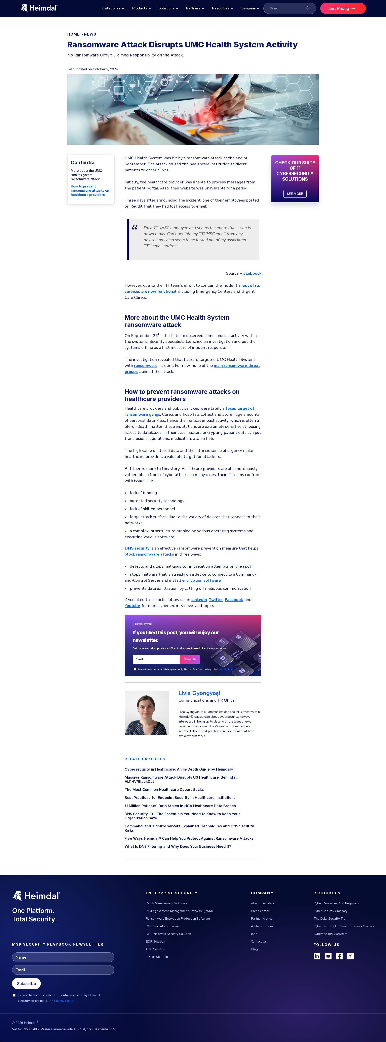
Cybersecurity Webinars (330, 934)
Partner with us (262, 918)
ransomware (145, 365)
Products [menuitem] (139, 8)
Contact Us (259, 941)
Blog (254, 949)
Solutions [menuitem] (166, 8)
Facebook (234, 599)
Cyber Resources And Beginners (336, 903)
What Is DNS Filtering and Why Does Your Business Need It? (178, 846)
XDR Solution (155, 949)
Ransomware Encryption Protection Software (178, 918)
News (90, 34)
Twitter (216, 599)
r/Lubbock (252, 273)
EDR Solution (155, 941)
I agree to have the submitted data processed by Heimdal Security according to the (185, 669)
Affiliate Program (263, 926)
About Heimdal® (263, 903)
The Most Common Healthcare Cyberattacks (164, 789)
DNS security (137, 548)
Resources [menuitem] (220, 8)
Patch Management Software (167, 903)
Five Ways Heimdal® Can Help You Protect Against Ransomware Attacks (189, 838)
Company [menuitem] (248, 8)
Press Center (260, 911)
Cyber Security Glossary (330, 911)
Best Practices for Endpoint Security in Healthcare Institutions (180, 797)
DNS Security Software (162, 926)
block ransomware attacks (149, 554)
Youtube (132, 605)
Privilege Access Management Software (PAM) (179, 911)
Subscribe (26, 983)
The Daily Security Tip (329, 918)
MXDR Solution (157, 957)
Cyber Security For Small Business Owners (344, 926)
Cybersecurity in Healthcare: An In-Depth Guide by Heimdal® (179, 769)
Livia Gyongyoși (199, 693)
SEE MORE (295, 194)
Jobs (254, 934)
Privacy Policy (224, 669)
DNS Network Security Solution (168, 934)
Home (73, 34)
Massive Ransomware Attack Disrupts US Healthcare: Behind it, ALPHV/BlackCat (181, 779)
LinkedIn (199, 599)
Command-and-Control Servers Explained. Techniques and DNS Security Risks (189, 828)
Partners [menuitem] (193, 8)
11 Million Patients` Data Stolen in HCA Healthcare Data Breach (180, 806)
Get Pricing (339, 8)
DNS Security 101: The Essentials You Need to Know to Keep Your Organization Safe (182, 816)
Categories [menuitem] (111, 8)
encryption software (201, 580)
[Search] (308, 8)
